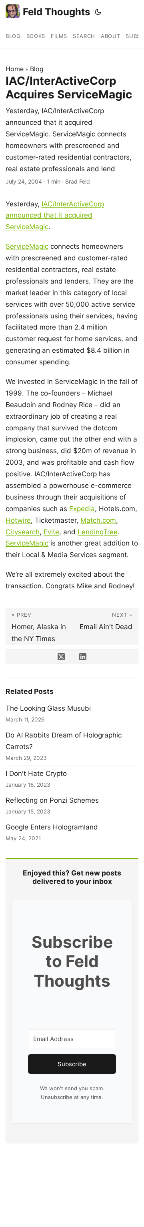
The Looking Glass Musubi (48, 708)
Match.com (98, 520)
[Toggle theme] (98, 12)
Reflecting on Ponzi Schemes (52, 800)
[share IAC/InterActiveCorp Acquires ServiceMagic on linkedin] (83, 656)
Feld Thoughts (56, 12)
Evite (51, 532)
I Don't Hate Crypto (36, 773)
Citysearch (23, 532)
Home (15, 69)
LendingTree (98, 532)
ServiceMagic (27, 246)
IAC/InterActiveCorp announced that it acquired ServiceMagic (55, 215)
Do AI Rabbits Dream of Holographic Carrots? (64, 741)
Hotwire (18, 520)
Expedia (82, 509)
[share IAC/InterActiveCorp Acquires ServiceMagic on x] (61, 656)
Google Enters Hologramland (52, 827)
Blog (37, 69)
